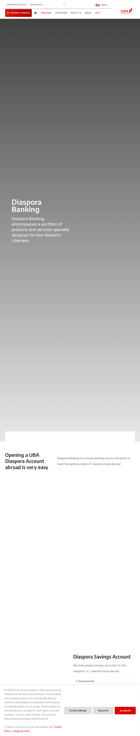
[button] (102, 681)
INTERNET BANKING (20, 13)
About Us (76, 13)
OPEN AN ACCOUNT (38, 5)
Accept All (125, 710)
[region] (70, 710)
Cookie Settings (78, 710)
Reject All (103, 710)
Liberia (104, 5)
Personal (46, 13)
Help (97, 13)
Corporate (61, 13)
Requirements (86, 681)
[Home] (35, 13)
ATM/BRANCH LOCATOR (17, 5)
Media (88, 13)
